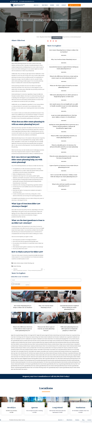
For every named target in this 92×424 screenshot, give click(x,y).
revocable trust (44, 351)
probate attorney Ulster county (31, 344)
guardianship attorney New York (72, 364)
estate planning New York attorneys (42, 362)
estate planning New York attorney (24, 362)
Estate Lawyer (20, 263)
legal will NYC (33, 335)
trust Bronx (51, 351)
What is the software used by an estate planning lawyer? (64, 185)
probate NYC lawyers (72, 347)
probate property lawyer (31, 349)
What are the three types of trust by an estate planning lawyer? (64, 86)
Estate (14, 263)
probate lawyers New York (41, 346)
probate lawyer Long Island (72, 344)
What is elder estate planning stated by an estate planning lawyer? (64, 136)
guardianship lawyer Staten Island (71, 367)
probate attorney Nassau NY (63, 340)
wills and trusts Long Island (71, 355)
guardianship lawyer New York (27, 367)
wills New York (54, 358)
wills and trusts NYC (26, 356)
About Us (36, 5)
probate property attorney (17, 349)
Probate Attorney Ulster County (17, 420)
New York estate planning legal (58, 338)
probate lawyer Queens (28, 346)
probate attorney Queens (41, 342)
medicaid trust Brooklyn (53, 337)
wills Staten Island (62, 358)
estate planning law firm (18, 5)
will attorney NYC (24, 353)
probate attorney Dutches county (31, 340)
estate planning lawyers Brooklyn (63, 360)
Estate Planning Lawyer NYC (42, 367)
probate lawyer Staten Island (66, 346)
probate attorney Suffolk (68, 342)
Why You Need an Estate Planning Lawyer (64, 59)
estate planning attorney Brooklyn (59, 362)
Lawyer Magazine (23, 358)
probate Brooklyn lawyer (45, 344)
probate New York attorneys (37, 347)
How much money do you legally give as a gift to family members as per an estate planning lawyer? (64, 106)
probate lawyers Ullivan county (22, 347)
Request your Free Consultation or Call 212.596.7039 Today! (46, 376)
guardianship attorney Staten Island (48, 365)
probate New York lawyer (50, 347)
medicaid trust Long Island (65, 337)
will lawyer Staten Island (36, 355)
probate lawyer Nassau (16, 346)
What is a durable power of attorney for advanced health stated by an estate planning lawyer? (64, 147)
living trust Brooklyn (61, 335)
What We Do (45, 5)
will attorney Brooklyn (59, 351)
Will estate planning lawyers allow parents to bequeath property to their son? (64, 96)
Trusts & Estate (19, 4)
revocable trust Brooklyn (43, 349)
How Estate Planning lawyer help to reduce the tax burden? (63, 51)
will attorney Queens (34, 353)
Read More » (64, 55)
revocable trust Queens (34, 351)
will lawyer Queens (25, 355)
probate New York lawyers (17, 360)
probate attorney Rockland (55, 342)
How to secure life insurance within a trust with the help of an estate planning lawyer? (63, 176)
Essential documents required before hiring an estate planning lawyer (63, 68)
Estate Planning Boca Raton (70, 356)
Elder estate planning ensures (19, 63)
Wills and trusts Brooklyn (59, 355)
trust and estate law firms (30, 360)
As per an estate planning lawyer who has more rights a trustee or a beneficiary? (64, 116)
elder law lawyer (39, 255)
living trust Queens (30, 337)
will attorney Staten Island (45, 353)
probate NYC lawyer (62, 347)
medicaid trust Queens (31, 338)
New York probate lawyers (72, 338)
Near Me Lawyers (23, 369)
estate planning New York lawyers (23, 364)
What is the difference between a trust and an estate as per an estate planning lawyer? (64, 77)
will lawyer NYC (17, 355)
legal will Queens (41, 335)
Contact (64, 5)
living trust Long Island (71, 335)
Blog (58, 5)
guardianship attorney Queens (31, 365)
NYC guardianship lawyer (17, 340)
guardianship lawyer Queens (56, 367)
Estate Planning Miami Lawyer (35, 358)
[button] (48, 41)
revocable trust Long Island (56, 349)
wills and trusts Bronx (47, 355)
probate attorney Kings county (48, 340)
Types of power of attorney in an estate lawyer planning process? (63, 166)
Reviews (52, 5)
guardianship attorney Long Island (55, 364)
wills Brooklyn (60, 356)
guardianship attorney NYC (17, 365)
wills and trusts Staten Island (49, 356)
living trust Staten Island (41, 337)
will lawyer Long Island (67, 353)
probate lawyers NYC (53, 346)
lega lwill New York (25, 335)
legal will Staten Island (50, 335)
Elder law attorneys (16, 138)
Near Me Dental (15, 369)
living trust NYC (22, 337)
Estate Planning (28, 263)
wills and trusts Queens (36, 356)
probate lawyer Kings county (59, 344)
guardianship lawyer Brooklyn (65, 365)
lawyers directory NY (69, 349)
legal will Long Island (16, 335)
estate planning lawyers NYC (74, 358)
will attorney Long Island (71, 351)
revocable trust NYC (23, 351)
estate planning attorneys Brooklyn (46, 360)
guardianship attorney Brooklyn (39, 364)
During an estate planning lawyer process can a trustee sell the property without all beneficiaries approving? (64, 126)
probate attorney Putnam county (27, 342)
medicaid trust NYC (20, 338)
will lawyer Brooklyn (57, 353)
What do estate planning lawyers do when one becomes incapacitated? (64, 157)
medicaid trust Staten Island (44, 338)
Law (33, 263)
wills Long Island (46, 358)
